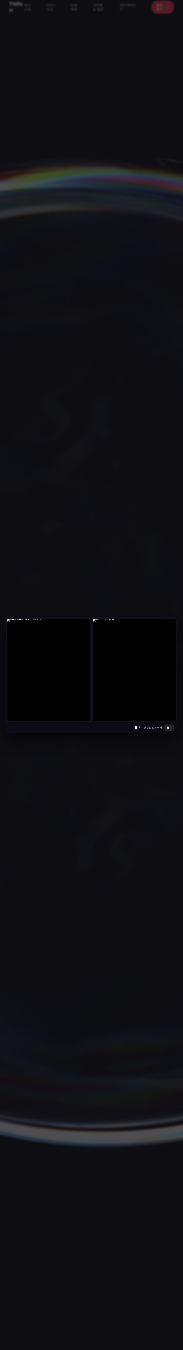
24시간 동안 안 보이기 (150, 727)
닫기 (169, 727)
